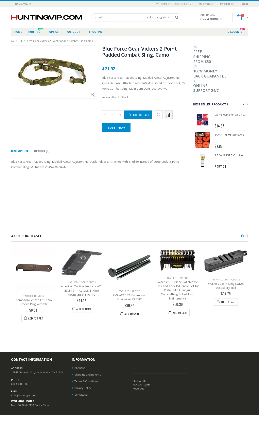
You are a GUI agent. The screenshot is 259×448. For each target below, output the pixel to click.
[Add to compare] (168, 114)
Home (12, 41)
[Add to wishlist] (158, 114)
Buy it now (116, 128)
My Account (206, 3)
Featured (28, 296)
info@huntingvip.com (24, 395)
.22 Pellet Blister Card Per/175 (233, 114)
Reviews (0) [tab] (41, 151)
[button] (242, 236)
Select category (156, 17)
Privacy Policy (82, 388)
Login (244, 3)
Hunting (39, 296)
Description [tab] (19, 151)
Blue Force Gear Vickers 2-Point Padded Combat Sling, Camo (139, 51)
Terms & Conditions (86, 381)
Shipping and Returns (87, 374)
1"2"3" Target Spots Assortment (234, 135)
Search (177, 17)
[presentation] (243, 104)
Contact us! (81, 394)
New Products (87, 282)
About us (79, 368)
